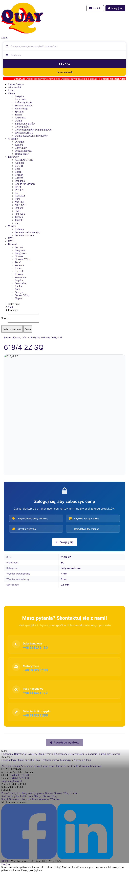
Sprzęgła (19, 111)
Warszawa (20, 277)
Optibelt (19, 207)
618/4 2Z (57, 337)
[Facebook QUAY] (29, 858)
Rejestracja (20, 754)
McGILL (20, 201)
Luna (17, 198)
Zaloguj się (116, 8)
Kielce (18, 268)
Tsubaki (19, 220)
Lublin (18, 286)
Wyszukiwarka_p (24, 132)
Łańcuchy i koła (23, 102)
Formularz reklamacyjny (28, 232)
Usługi (18, 120)
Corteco (19, 177)
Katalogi (19, 229)
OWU (11, 241)
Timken (19, 217)
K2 (16, 192)
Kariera (19, 144)
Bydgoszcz (21, 253)
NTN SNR (21, 204)
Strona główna (12, 337)
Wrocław (19, 265)
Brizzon (19, 174)
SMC (17, 211)
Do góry (5, 864)
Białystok (20, 250)
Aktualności (14, 87)
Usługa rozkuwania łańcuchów (31, 135)
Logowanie (7, 754)
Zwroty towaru (76, 754)
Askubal (19, 162)
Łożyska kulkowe (40, 337)
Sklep (11, 90)
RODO (5, 861)
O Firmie (13, 138)
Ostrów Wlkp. (50, 796)
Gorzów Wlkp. (23, 259)
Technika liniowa (24, 105)
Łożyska (19, 96)
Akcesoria (20, 117)
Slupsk (18, 298)
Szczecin (19, 271)
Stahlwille (20, 214)
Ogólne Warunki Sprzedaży (52, 754)
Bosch (18, 171)
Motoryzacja (21, 108)
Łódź (17, 289)
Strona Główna (16, 84)
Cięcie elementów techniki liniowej (33, 129)
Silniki (18, 114)
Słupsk (5, 799)
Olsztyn (19, 292)
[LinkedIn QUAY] (85, 858)
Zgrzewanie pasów (25, 123)
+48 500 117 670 (20, 775)
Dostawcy (13, 156)
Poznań (19, 247)
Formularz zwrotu (24, 235)
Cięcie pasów (22, 126)
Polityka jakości (23, 150)
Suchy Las (15, 793)
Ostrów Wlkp (22, 295)
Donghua (20, 180)
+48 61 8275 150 (19, 778)
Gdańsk (19, 256)
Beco (17, 168)
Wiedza (12, 226)
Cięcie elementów (65, 766)
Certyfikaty (21, 147)
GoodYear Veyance (25, 183)
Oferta (11, 93)
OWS (11, 238)
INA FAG (20, 189)
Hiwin (18, 186)
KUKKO (20, 195)
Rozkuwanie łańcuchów (89, 766)
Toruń (18, 262)
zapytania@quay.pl (11, 781)
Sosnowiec (20, 283)
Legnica (19, 280)
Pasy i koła (20, 99)
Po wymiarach (65, 72)
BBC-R (19, 165)
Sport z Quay (22, 153)
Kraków (19, 274)
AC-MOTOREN (24, 159)
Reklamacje (90, 754)
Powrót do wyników (66, 742)
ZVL (17, 223)
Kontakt (96, 8)
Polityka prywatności (109, 754)
